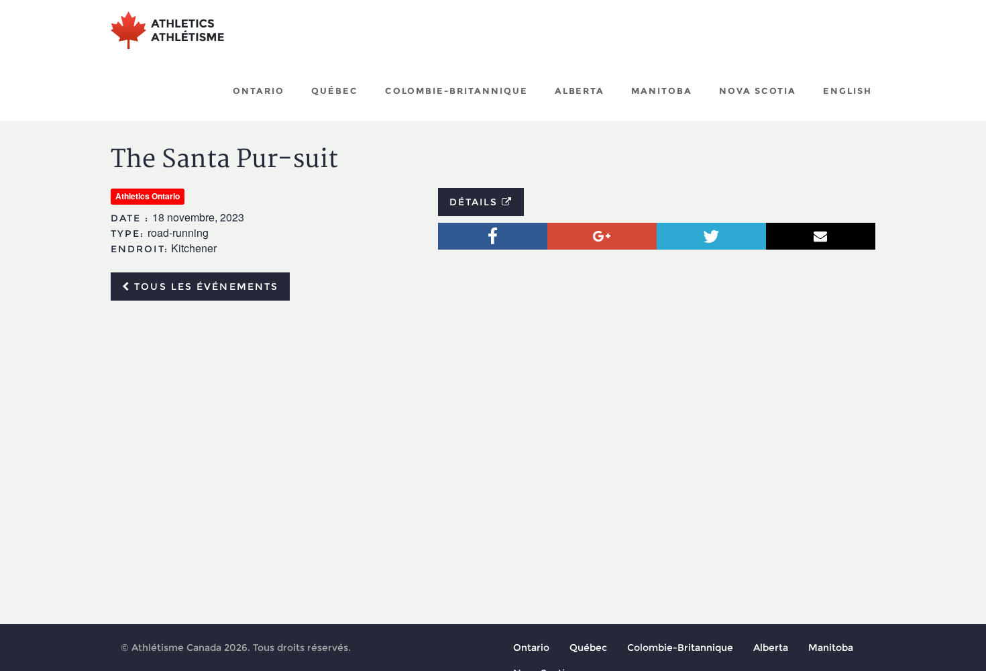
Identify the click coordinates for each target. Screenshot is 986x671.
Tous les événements (204, 286)
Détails (475, 202)
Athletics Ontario (147, 196)
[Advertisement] (493, 411)
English (847, 90)
